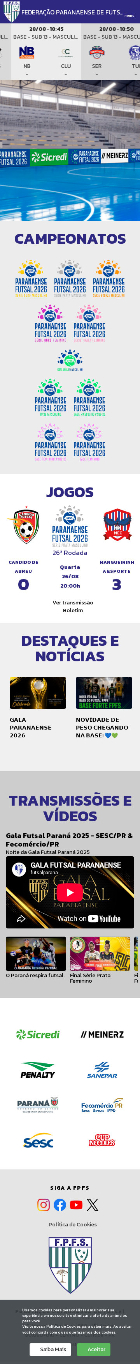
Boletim (72, 611)
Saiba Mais (52, 1349)
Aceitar (95, 1349)
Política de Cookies (72, 1225)
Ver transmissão (72, 603)
